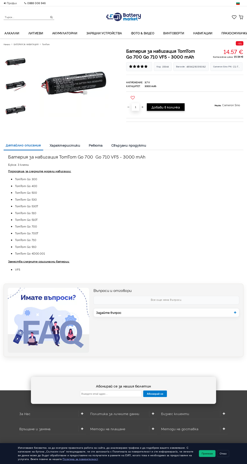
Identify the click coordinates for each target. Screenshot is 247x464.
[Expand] (82, 414)
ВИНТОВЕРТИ (173, 33)
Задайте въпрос (109, 313)
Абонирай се (155, 393)
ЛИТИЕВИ (35, 33)
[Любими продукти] (234, 17)
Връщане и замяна (35, 428)
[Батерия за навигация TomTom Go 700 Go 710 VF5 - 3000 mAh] (16, 61)
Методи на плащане (107, 428)
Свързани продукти (128, 145)
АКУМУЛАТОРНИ (64, 33)
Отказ (223, 453)
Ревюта (96, 145)
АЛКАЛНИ (12, 33)
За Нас (24, 413)
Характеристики (65, 145)
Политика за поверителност (80, 459)
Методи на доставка (179, 428)
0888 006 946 (36, 3)
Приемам (207, 453)
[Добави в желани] (133, 98)
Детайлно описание (23, 145)
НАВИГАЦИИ (202, 33)
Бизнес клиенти (175, 413)
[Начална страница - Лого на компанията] (123, 17)
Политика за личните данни (114, 413)
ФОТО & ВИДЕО (142, 33)
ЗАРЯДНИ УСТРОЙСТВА (104, 33)
